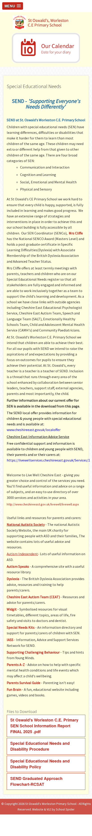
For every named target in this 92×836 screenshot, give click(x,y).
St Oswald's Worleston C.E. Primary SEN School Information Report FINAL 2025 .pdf (44, 725)
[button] (12, 6)
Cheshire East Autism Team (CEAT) (33, 597)
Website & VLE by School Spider (53, 809)
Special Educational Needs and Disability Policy (40, 764)
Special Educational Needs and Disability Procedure (40, 746)
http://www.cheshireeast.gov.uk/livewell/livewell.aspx (43, 504)
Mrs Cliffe (76, 233)
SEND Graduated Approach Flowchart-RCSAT (36, 781)
